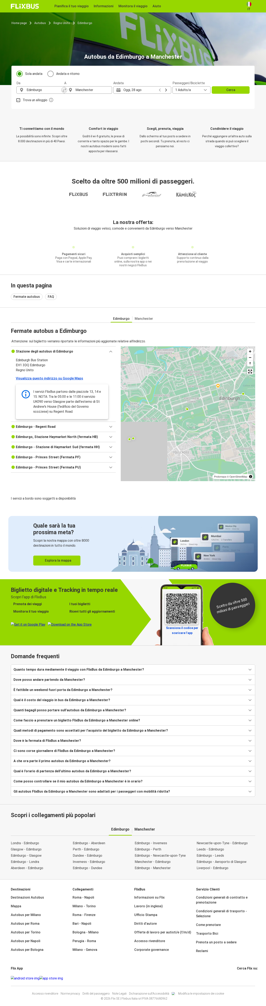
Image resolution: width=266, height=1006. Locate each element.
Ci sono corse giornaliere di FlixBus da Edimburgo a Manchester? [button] (64, 751)
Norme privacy (70, 993)
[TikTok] (243, 978)
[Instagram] (238, 978)
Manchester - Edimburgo (153, 862)
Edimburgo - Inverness (151, 843)
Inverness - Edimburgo (89, 862)
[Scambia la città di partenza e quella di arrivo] (64, 90)
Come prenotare (208, 925)
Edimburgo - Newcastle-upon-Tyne (160, 856)
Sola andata (33, 74)
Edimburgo (85, 23)
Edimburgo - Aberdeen (89, 843)
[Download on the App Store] (51, 978)
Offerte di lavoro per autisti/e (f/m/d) (162, 932)
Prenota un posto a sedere (216, 942)
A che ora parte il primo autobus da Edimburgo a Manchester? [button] (62, 761)
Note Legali (119, 993)
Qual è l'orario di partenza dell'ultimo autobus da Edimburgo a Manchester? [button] (72, 771)
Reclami (202, 951)
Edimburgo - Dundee (87, 868)
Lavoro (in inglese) (148, 906)
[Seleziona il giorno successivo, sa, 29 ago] (166, 90)
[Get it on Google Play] (25, 978)
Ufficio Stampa (145, 915)
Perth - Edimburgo (86, 849)
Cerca (230, 90)
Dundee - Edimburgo (87, 856)
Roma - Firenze (84, 915)
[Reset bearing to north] (250, 363)
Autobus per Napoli (25, 941)
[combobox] (44, 90)
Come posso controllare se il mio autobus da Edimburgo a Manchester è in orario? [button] (78, 781)
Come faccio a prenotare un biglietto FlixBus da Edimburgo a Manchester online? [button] (77, 720)
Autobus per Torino (26, 932)
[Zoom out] (250, 357)
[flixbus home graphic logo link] (25, 6)
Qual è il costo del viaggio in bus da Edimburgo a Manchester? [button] (62, 700)
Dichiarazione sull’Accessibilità (149, 993)
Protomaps (220, 476)
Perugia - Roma (84, 941)
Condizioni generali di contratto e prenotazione (222, 899)
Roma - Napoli (83, 897)
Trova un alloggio (35, 100)
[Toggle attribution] (250, 476)
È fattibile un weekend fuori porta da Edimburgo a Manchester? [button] (63, 690)
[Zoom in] (250, 351)
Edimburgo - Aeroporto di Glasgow (221, 862)
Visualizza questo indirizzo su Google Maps (49, 378)
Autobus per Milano (26, 915)
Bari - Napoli (82, 924)
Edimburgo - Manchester (153, 868)
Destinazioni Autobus (27, 897)
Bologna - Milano (86, 932)
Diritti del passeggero (96, 993)
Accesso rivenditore (149, 941)
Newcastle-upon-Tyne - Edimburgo (222, 843)
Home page (19, 23)
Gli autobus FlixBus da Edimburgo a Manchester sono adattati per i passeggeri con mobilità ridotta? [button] (92, 791)
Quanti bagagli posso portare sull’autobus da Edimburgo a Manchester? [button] (70, 710)
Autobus (40, 23)
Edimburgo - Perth (148, 849)
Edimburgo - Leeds (210, 856)
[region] (188, 413)
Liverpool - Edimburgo (212, 868)
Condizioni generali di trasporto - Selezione (221, 913)
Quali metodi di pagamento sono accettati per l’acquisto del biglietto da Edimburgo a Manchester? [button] (91, 730)
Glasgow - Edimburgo (26, 849)
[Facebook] (237, 978)
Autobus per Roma (25, 924)
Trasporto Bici (207, 933)
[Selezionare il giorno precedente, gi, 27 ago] (159, 90)
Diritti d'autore (145, 924)
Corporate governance (151, 950)
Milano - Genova (85, 950)
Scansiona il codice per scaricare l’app (182, 630)
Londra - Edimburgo (25, 843)
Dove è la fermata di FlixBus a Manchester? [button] (47, 741)
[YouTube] (240, 978)
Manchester (144, 319)
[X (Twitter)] (242, 978)
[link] (133, 544)
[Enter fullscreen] (250, 372)
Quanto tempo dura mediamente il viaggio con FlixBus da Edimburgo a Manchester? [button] (79, 669)
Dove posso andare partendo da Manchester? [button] (49, 680)
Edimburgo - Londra (25, 862)
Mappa (16, 906)
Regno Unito (61, 23)
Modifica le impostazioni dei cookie (201, 993)
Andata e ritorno (68, 74)
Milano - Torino (84, 906)
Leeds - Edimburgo (210, 849)
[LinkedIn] (241, 978)
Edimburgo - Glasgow (26, 856)
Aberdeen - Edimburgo (27, 868)
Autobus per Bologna (27, 950)
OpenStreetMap (238, 476)
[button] (63, 351)
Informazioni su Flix (149, 897)
